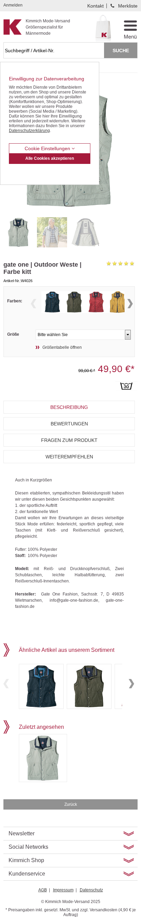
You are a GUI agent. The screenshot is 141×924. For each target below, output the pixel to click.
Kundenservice (27, 874)
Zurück (70, 804)
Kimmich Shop (26, 860)
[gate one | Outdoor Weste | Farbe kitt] (18, 232)
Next (130, 303)
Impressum (63, 890)
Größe (13, 334)
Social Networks (28, 847)
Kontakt (95, 5)
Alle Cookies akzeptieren (49, 158)
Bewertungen (69, 423)
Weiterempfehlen (69, 456)
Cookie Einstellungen (48, 148)
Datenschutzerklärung (29, 130)
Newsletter (22, 833)
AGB (42, 890)
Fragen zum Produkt (69, 440)
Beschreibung (69, 407)
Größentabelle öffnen (62, 347)
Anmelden (13, 5)
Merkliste (128, 5)
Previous (33, 303)
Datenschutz (91, 890)
